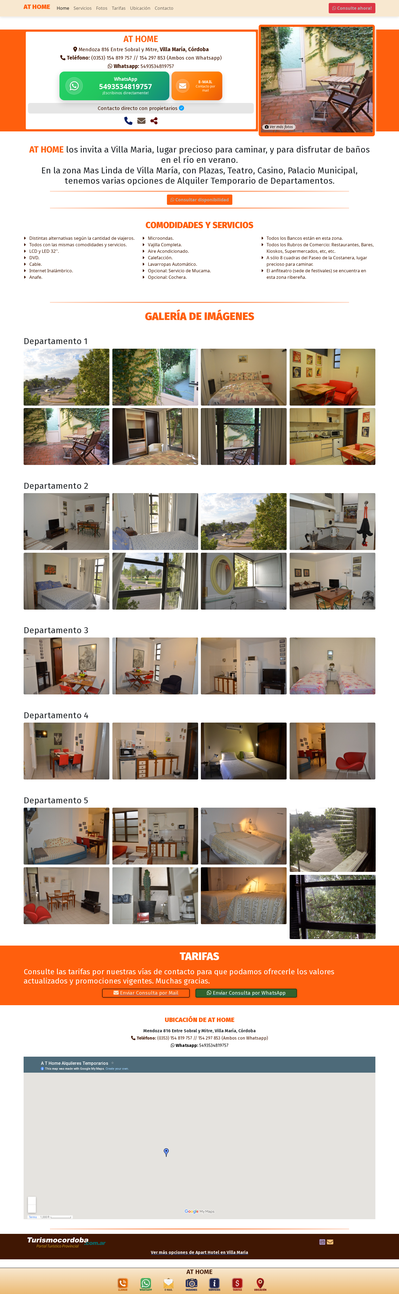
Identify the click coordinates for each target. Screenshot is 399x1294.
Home (63, 8)
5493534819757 (144, 66)
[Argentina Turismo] (66, 1243)
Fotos (101, 8)
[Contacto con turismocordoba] (330, 1243)
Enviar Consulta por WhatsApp (248, 993)
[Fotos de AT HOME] (191, 1286)
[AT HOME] (67, 377)
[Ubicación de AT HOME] (260, 1286)
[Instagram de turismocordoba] (322, 1243)
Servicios (83, 8)
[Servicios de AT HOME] (214, 1286)
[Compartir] (153, 121)
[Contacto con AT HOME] (141, 121)
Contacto (164, 8)
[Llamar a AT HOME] (128, 121)
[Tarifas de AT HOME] (237, 1286)
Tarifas (119, 8)
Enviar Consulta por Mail (148, 993)
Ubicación (140, 8)
